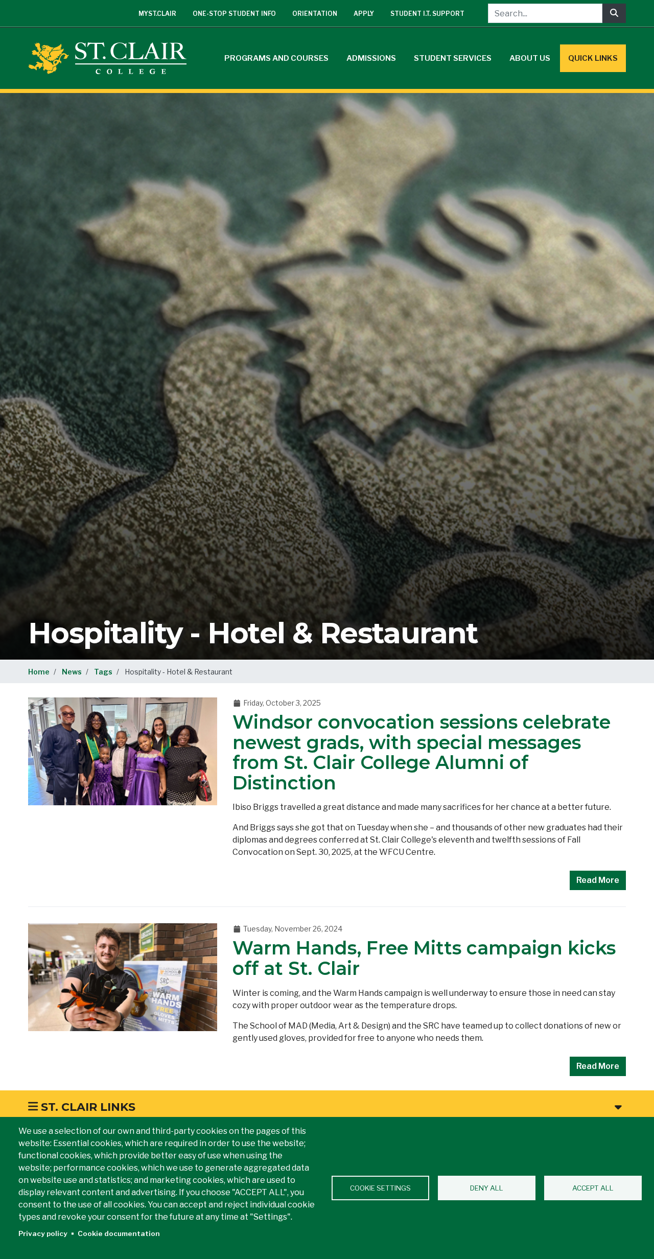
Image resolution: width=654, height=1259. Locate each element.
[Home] (111, 58)
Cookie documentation (119, 1233)
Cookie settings (380, 1188)
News (72, 671)
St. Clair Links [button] (86, 1107)
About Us (529, 58)
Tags (103, 671)
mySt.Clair (157, 13)
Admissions (371, 58)
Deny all (486, 1188)
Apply (364, 13)
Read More (597, 880)
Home (39, 671)
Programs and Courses (276, 58)
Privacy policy (42, 1233)
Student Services (453, 58)
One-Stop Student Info (234, 13)
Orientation (314, 13)
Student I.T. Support (427, 13)
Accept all (593, 1188)
